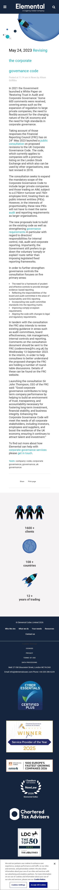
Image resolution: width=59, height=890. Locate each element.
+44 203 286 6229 (47, 672)
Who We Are (10, 629)
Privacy (29, 653)
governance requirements (25, 230)
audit (12, 212)
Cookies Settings (18, 885)
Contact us (30, 634)
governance (28, 464)
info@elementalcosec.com (21, 672)
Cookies (29, 648)
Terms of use (29, 658)
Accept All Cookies (38, 885)
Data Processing (29, 662)
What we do (24, 629)
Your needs (37, 629)
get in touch (25, 453)
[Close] (55, 864)
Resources (49, 629)
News (33, 77)
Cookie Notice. (40, 879)
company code (24, 461)
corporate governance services (28, 450)
